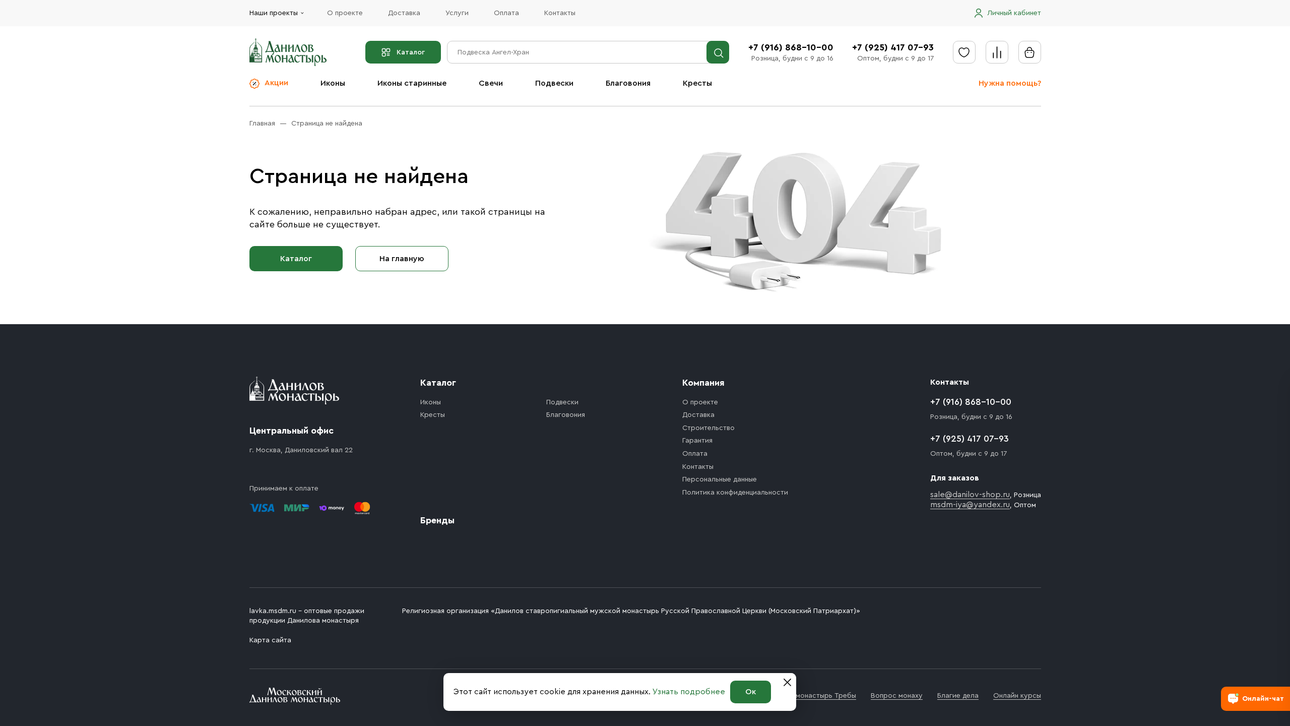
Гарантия (697, 440)
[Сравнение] (997, 52)
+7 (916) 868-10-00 (790, 47)
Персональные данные (719, 479)
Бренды (437, 520)
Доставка (404, 13)
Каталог (411, 52)
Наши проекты (273, 13)
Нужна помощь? (1010, 83)
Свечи (491, 83)
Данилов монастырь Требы (810, 695)
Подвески (554, 83)
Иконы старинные (411, 83)
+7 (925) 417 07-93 (893, 47)
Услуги (457, 13)
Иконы (332, 83)
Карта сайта (270, 640)
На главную (401, 259)
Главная (262, 123)
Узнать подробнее (689, 692)
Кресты (697, 83)
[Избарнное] (964, 52)
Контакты (559, 13)
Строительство (708, 428)
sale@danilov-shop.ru (970, 495)
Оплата (506, 13)
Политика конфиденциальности (735, 492)
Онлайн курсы (1017, 695)
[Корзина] (1029, 52)
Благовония (628, 83)
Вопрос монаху (897, 695)
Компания (703, 382)
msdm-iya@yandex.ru (970, 505)
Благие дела (958, 695)
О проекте (345, 13)
